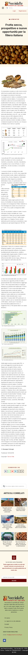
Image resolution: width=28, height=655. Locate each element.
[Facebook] (4, 640)
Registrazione (22, 11)
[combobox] (14, 486)
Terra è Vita (10, 456)
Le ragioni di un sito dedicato (12, 621)
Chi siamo (7, 618)
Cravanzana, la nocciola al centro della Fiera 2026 (20, 509)
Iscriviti (14, 580)
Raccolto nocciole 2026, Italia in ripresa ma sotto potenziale (7, 510)
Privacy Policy (8, 627)
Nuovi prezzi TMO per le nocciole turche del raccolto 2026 (7, 527)
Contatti (6, 624)
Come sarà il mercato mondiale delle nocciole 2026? (20, 526)
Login (14, 11)
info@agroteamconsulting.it (14, 634)
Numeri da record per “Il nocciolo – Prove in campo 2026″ (7, 544)
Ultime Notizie (14, 19)
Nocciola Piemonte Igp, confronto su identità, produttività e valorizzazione (20, 544)
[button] (5, 471)
